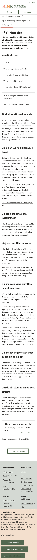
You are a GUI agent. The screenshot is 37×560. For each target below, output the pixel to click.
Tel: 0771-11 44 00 (10, 476)
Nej (29, 432)
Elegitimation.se (27, 503)
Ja (22, 432)
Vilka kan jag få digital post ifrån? (15, 69)
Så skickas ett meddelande (13, 63)
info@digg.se (8, 472)
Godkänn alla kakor (12, 543)
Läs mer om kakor (7, 535)
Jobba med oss (26, 478)
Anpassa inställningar (13, 556)
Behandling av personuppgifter (27, 490)
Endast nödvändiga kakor (15, 549)
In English (32, 2)
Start (3, 16)
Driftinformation (27, 482)
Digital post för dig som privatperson (15, 20)
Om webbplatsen (27, 485)
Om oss (23, 472)
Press (23, 475)
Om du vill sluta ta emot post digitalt (16, 104)
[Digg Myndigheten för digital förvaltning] (14, 6)
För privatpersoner (14, 16)
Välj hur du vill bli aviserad (13, 81)
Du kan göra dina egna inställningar (16, 75)
